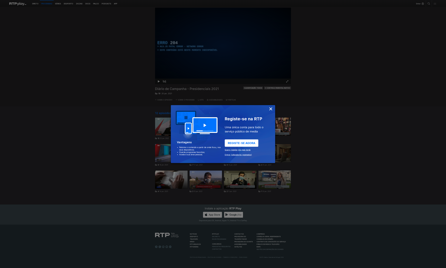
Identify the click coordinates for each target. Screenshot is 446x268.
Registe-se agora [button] (241, 143)
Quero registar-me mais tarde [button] (238, 150)
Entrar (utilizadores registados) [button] (238, 155)
